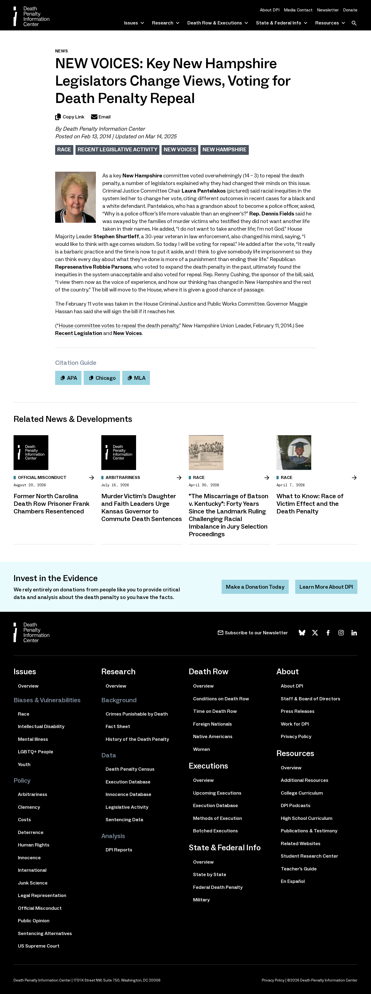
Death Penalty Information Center (104, 128)
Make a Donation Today (255, 587)
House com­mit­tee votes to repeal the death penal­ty (118, 325)
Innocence (29, 858)
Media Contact (298, 9)
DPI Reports (119, 850)
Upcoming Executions (217, 793)
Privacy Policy (296, 736)
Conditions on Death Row (221, 699)
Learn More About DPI (326, 587)
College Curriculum (302, 793)
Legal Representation (42, 895)
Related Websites (300, 843)
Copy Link (73, 117)
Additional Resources (304, 780)
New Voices (180, 149)
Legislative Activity (127, 807)
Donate (350, 9)
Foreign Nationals (212, 724)
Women (201, 749)
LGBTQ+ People (35, 752)
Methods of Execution (217, 818)
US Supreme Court (38, 946)
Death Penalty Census (130, 769)
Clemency (29, 807)
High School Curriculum (306, 818)
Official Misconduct (40, 908)
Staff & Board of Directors (310, 699)
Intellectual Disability (41, 726)
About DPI (269, 9)
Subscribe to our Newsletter (256, 633)
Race (64, 149)
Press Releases (298, 711)
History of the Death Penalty (137, 739)
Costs (24, 820)
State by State (209, 874)
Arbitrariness (32, 794)
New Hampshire (225, 149)
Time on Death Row (215, 711)
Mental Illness (33, 739)
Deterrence (30, 832)
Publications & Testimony (309, 831)
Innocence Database (128, 794)
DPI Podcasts (295, 805)
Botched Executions (215, 831)
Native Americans (212, 736)
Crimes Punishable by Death (137, 714)
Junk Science (33, 883)
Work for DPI (295, 724)
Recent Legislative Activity (117, 149)
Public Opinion (33, 921)
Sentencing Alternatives (45, 933)
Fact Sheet (118, 726)
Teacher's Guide (299, 869)
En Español (293, 881)
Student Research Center (309, 856)
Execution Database (128, 782)
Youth (24, 764)
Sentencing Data (124, 820)
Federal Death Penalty (218, 887)
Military (201, 900)
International (32, 870)
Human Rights (33, 845)
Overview (28, 686)
